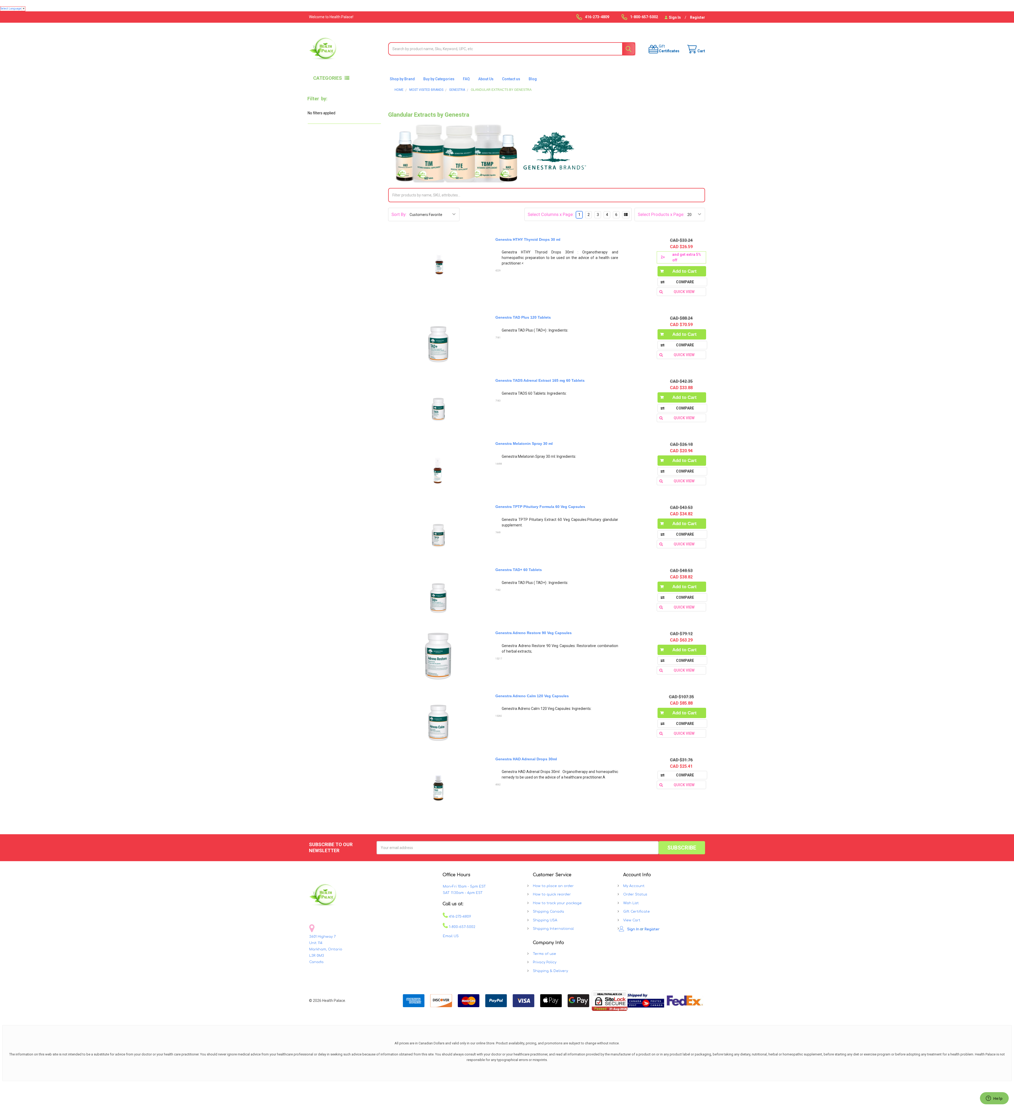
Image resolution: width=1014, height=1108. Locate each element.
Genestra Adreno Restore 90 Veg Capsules (533, 633)
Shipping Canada (548, 911)
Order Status (635, 894)
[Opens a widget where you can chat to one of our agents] (994, 1098)
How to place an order (553, 886)
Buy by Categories (438, 79)
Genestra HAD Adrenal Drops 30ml (526, 759)
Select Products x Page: (661, 214)
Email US (451, 936)
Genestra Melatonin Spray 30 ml (524, 443)
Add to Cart (684, 271)
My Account (634, 886)
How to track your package (557, 903)
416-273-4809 (459, 916)
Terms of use (544, 954)
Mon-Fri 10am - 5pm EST (464, 886)
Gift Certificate (636, 911)
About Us (486, 79)
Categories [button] (327, 78)
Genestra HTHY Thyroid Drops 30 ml (527, 239)
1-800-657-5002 (461, 927)
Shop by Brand (402, 79)
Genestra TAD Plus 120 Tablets (523, 317)
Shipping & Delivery (550, 971)
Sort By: (399, 214)
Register (697, 17)
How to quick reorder (552, 894)
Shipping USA (545, 920)
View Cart (631, 920)
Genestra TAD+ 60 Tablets (518, 570)
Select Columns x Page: (551, 214)
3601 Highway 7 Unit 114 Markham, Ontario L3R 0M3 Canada (325, 949)
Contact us (511, 79)
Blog (533, 79)
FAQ (466, 79)
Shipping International (553, 929)
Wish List (631, 903)
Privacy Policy (544, 962)
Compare (685, 282)
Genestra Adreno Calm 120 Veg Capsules (532, 696)
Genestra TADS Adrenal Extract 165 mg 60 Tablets (540, 380)
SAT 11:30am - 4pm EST (463, 893)
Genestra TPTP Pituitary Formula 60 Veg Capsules (540, 507)
